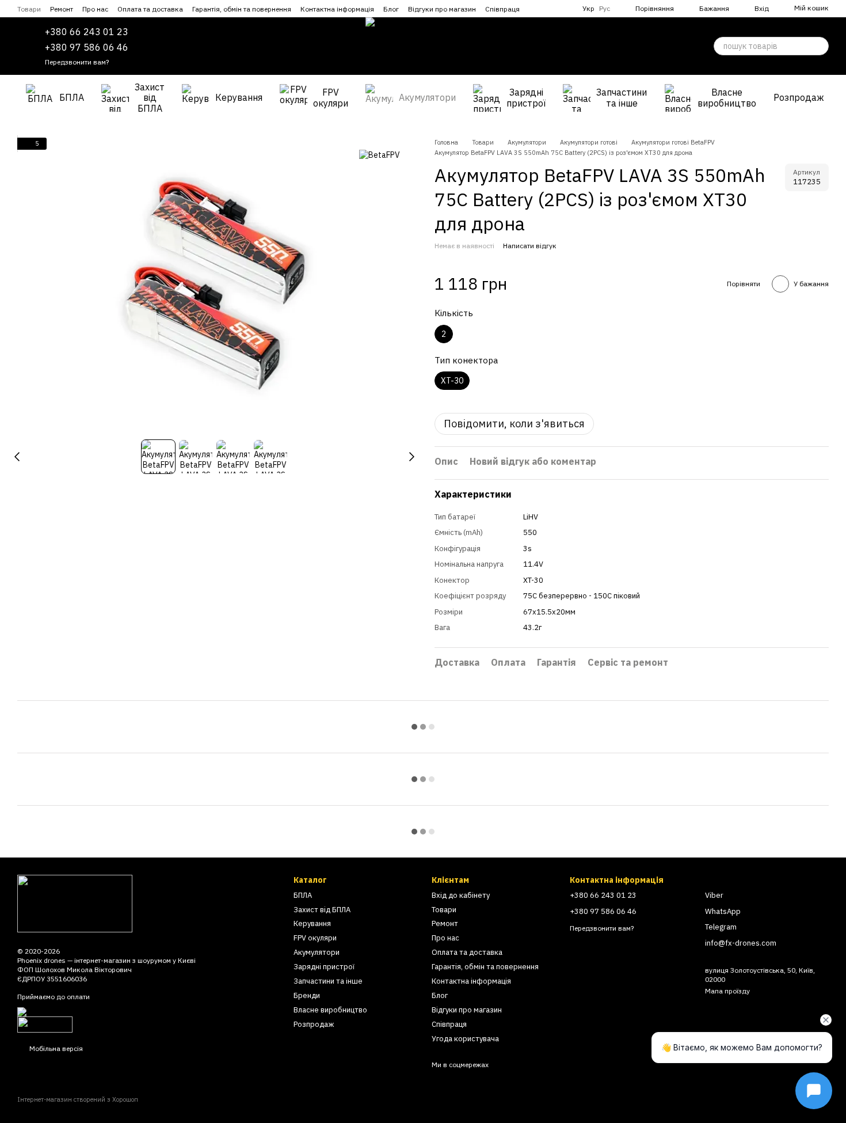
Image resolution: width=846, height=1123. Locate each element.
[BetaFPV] (379, 154)
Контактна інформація (337, 9)
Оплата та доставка (150, 9)
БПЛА (71, 97)
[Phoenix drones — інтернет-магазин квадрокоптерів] (74, 902)
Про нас (95, 9)
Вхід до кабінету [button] (461, 895)
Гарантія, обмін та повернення (241, 9)
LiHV (530, 517)
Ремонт (61, 9)
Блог (391, 9)
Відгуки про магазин (442, 9)
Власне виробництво (727, 97)
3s (527, 548)
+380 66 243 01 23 (86, 31)
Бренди (307, 995)
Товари (29, 9)
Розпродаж (798, 97)
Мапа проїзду (727, 991)
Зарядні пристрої (526, 97)
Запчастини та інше (621, 97)
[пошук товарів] (819, 46)
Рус (604, 8)
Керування (238, 97)
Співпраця (502, 9)
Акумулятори (427, 97)
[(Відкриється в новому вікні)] (45, 1023)
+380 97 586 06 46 (86, 47)
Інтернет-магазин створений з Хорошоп (77, 1099)
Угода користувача (465, 1039)
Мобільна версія (55, 1048)
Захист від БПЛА (150, 97)
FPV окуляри (330, 97)
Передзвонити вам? (77, 62)
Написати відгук (530, 245)
